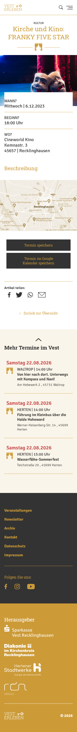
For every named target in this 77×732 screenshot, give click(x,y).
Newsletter (13, 519)
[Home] (13, 7)
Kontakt (10, 537)
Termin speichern (38, 245)
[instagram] (17, 587)
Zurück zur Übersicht (40, 313)
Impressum (13, 555)
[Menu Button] (69, 7)
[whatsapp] (30, 296)
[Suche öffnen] (61, 7)
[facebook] (9, 296)
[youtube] (31, 587)
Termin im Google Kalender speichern (38, 260)
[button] (38, 340)
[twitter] (19, 296)
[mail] (42, 296)
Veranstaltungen (18, 510)
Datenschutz (14, 546)
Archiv (9, 528)
